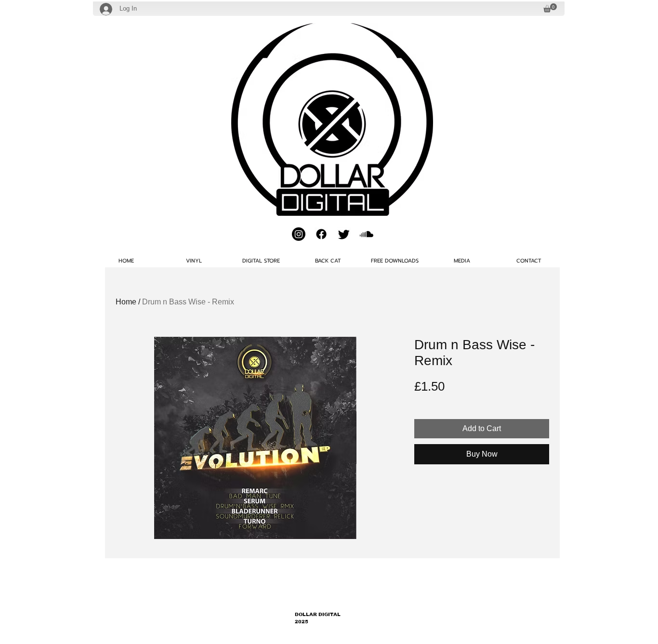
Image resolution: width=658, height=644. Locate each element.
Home (126, 302)
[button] (550, 8)
